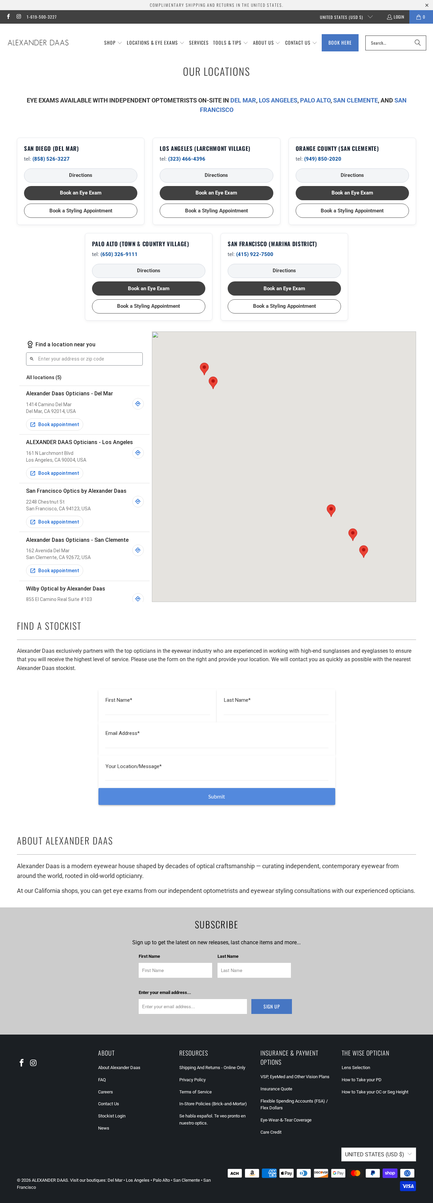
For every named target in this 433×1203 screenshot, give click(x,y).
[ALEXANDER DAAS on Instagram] (18, 17)
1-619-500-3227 (42, 17)
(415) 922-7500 (254, 254)
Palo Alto (161, 1180)
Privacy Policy (192, 1079)
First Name (149, 956)
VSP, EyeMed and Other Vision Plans (294, 1076)
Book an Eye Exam (80, 193)
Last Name (228, 956)
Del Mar (115, 1180)
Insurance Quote (276, 1088)
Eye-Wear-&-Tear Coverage (286, 1120)
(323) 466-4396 (186, 159)
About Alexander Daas (119, 1067)
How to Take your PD (362, 1079)
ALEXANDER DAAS (50, 1180)
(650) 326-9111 (119, 254)
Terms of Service (195, 1091)
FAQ (102, 1079)
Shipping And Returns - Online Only (212, 1067)
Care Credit (270, 1132)
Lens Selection (356, 1067)
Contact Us (108, 1103)
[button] (113, 43)
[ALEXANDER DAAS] (38, 43)
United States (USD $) (342, 17)
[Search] (417, 43)
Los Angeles (138, 1180)
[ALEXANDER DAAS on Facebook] (8, 17)
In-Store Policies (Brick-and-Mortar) (213, 1103)
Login (399, 17)
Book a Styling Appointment (80, 211)
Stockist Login (112, 1115)
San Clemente (186, 1180)
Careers (105, 1091)
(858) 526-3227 (51, 159)
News (103, 1128)
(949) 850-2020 (322, 159)
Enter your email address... (165, 992)
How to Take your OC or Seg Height (375, 1091)
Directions (80, 175)
